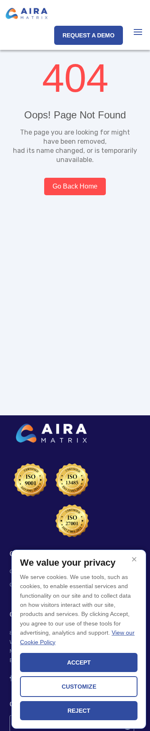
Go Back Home (75, 186)
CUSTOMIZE (79, 686)
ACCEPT (79, 662)
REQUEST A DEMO (88, 35)
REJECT (79, 710)
